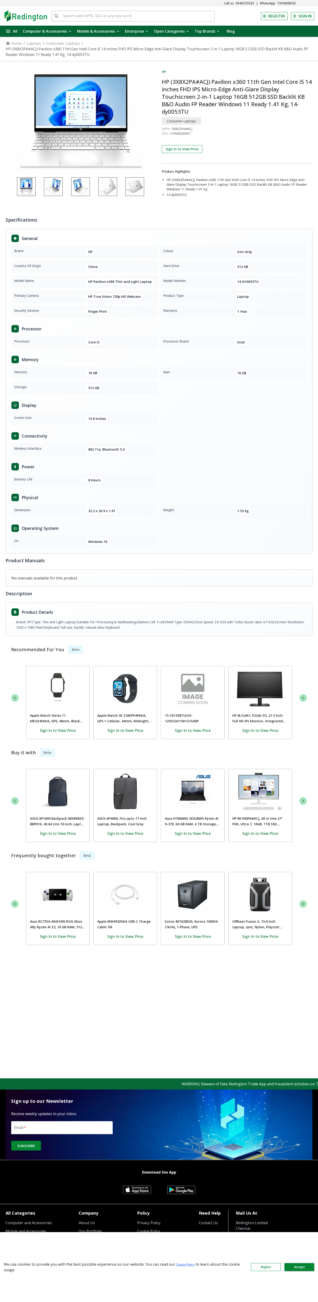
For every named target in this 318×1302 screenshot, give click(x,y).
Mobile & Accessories (96, 31)
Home (16, 43)
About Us (87, 1222)
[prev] (15, 698)
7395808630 (286, 3)
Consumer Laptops (63, 43)
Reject (266, 1267)
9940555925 (245, 3)
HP (164, 71)
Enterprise (134, 31)
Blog (231, 31)
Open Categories (169, 31)
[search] (56, 16)
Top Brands (205, 31)
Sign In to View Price (182, 149)
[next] (303, 698)
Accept (299, 1267)
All (15, 31)
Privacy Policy (148, 1222)
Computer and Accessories (29, 1222)
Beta (75, 649)
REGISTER (276, 16)
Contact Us (208, 1222)
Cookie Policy (185, 1264)
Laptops (34, 43)
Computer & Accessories (45, 31)
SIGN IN (305, 16)
